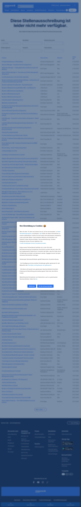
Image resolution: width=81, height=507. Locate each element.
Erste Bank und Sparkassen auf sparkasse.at (39, 265)
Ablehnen (32, 286)
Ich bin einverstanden (45, 286)
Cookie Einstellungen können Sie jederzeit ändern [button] (33, 243)
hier (36, 279)
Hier (41, 233)
